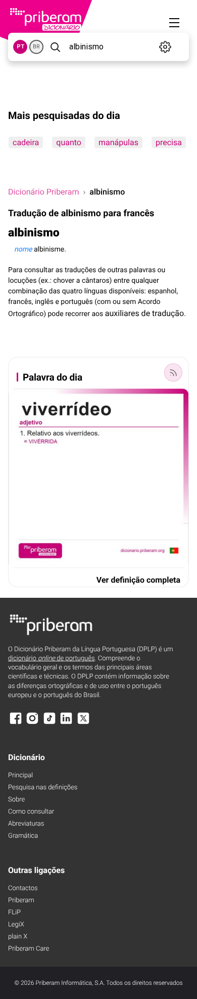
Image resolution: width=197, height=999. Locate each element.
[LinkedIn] (66, 723)
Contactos (23, 888)
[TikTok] (49, 723)
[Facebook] (15, 723)
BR (36, 46)
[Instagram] (32, 723)
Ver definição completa (138, 580)
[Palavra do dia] (173, 372)
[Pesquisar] (55, 47)
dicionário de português (51, 658)
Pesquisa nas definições (42, 787)
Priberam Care (28, 949)
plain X (17, 937)
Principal (20, 775)
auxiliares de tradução (144, 313)
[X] (83, 723)
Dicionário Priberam (43, 192)
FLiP (14, 912)
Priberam (21, 900)
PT (20, 46)
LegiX (16, 924)
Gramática (23, 836)
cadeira (26, 142)
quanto (68, 142)
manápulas (118, 142)
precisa (169, 142)
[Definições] (165, 47)
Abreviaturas (26, 824)
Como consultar (31, 812)
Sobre (16, 799)
